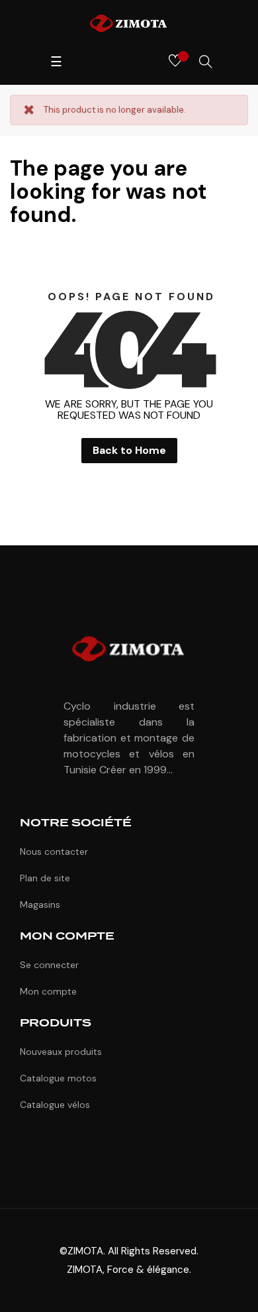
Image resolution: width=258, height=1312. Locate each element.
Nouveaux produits (61, 1052)
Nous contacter (54, 851)
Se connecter (49, 965)
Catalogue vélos (55, 1105)
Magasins (40, 904)
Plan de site (45, 878)
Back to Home (129, 450)
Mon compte (48, 991)
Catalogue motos (58, 1078)
